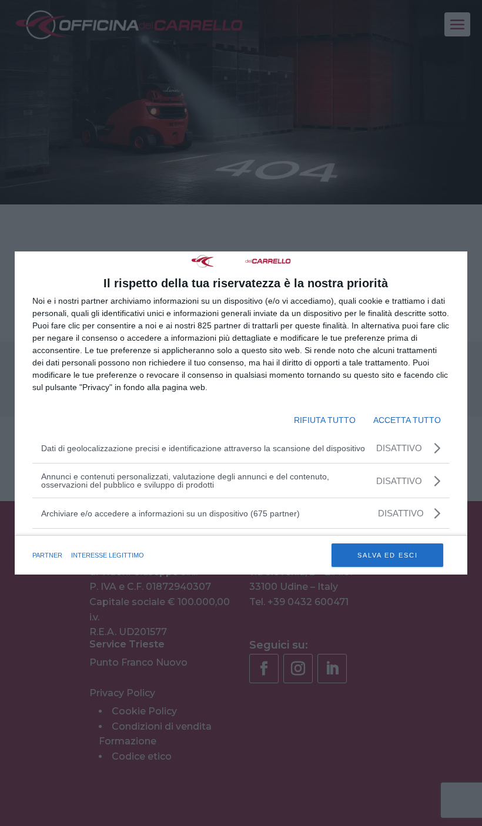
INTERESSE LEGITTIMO (107, 555)
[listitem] (241, 513)
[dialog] (241, 413)
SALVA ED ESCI (387, 555)
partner (47, 555)
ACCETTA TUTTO (407, 420)
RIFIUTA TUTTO (325, 420)
